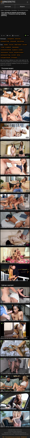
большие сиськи (5, 57)
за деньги (15, 49)
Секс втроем (20, 41)
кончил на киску (19, 52)
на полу (13, 55)
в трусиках (14, 57)
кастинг (24, 44)
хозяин (21, 49)
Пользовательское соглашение (12, 437)
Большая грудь (5, 41)
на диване (8, 47)
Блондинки (10, 38)
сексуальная (4, 52)
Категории (8, 6)
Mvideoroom (24, 437)
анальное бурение (6, 49)
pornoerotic (8, 1)
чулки (2, 47)
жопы (18, 55)
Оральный (13, 41)
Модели (22, 6)
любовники (15, 47)
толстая (11, 44)
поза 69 (11, 52)
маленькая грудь (5, 55)
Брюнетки (17, 38)
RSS (3, 437)
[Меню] (27, 2)
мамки (6, 44)
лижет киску (17, 44)
